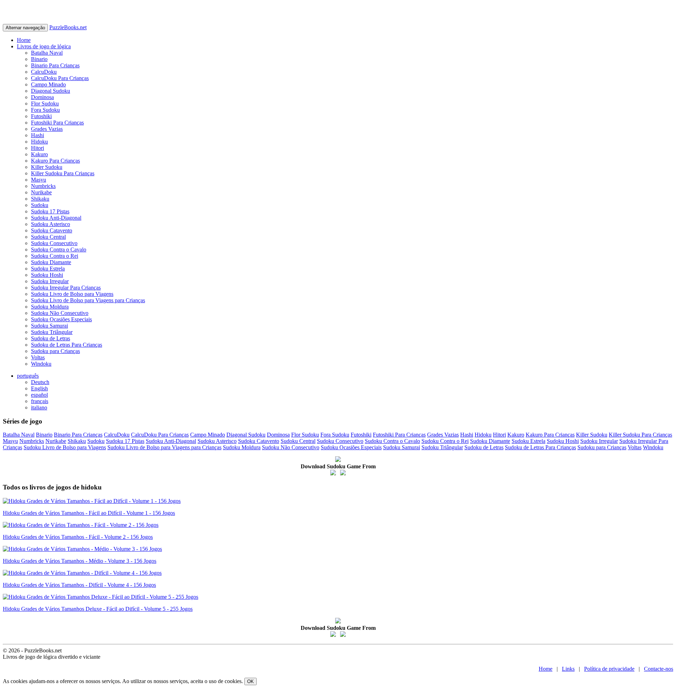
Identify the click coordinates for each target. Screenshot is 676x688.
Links (568, 669)
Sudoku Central (48, 237)
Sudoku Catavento (51, 230)
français (39, 401)
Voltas (38, 357)
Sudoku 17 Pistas (50, 211)
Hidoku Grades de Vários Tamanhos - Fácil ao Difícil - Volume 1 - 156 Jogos (89, 513)
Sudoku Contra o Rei (54, 256)
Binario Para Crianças (55, 65)
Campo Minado (48, 84)
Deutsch (40, 382)
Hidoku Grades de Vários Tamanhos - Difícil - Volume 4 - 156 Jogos (79, 585)
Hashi (37, 135)
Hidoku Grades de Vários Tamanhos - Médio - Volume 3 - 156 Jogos (79, 561)
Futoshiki (41, 116)
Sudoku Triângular (52, 332)
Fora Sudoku (45, 110)
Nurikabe (41, 192)
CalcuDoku (44, 72)
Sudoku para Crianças (55, 351)
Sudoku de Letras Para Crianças (66, 345)
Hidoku (39, 142)
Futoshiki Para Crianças (57, 123)
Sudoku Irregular (50, 281)
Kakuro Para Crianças (55, 161)
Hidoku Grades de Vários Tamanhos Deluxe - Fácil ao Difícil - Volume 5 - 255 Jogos (98, 609)
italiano (39, 407)
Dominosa (42, 97)
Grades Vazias (47, 129)
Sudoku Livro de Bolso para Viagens (72, 294)
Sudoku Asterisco (50, 224)
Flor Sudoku (45, 103)
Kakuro (39, 154)
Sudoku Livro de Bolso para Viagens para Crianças (88, 300)
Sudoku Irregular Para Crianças (66, 288)
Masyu (38, 180)
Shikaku (40, 199)
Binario (39, 59)
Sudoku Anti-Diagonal (56, 218)
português (28, 376)
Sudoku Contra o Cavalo (58, 249)
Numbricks (43, 186)
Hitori (37, 148)
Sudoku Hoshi (47, 275)
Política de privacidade (609, 669)
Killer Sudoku (46, 167)
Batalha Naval (47, 53)
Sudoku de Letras (50, 338)
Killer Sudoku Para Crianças (62, 173)
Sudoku (39, 205)
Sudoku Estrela (48, 269)
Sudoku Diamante (51, 262)
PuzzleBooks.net (68, 27)
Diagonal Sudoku (50, 91)
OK (250, 681)
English (39, 388)
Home (24, 40)
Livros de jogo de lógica (44, 46)
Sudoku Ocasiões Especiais (61, 319)
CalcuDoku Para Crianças (60, 78)
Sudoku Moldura (50, 307)
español (39, 395)
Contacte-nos (658, 669)
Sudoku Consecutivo (54, 243)
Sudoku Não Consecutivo (59, 313)
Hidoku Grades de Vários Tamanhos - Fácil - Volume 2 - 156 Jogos (78, 537)
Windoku (41, 364)
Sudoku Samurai (49, 326)
